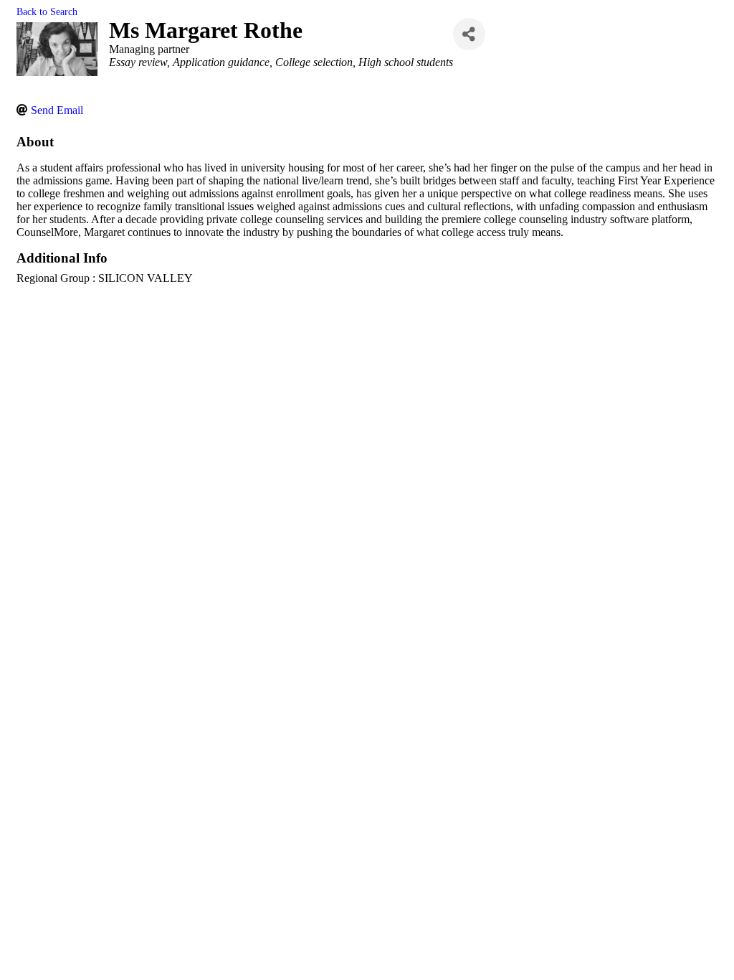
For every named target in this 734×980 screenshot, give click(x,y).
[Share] (469, 34)
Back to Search (46, 11)
